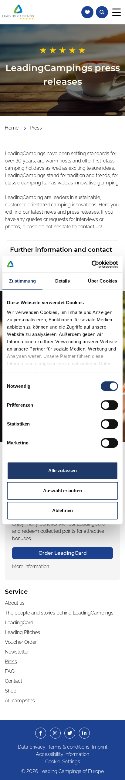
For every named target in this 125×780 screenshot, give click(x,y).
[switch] (109, 405)
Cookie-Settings (62, 761)
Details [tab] (62, 280)
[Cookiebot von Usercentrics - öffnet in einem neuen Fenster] (91, 264)
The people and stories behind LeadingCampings (59, 613)
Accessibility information (62, 754)
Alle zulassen (62, 470)
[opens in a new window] (40, 733)
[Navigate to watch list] (87, 12)
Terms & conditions (69, 747)
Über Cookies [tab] (102, 280)
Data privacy (32, 747)
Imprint (99, 747)
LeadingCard (19, 622)
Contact (13, 681)
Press (11, 661)
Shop (10, 691)
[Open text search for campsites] (102, 12)
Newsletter (17, 652)
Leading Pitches (22, 632)
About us (15, 603)
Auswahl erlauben (62, 490)
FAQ (10, 671)
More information (30, 566)
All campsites (20, 700)
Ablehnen (62, 510)
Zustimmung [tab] (22, 280)
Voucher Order (21, 642)
